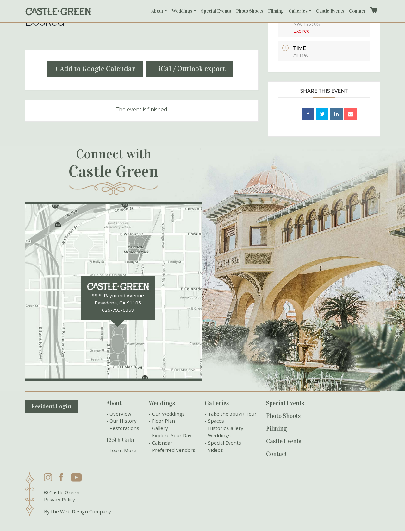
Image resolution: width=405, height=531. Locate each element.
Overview (120, 414)
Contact (357, 11)
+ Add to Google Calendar (94, 69)
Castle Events (330, 11)
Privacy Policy (59, 499)
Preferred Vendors (173, 450)
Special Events (216, 11)
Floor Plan (163, 421)
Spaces (216, 421)
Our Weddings (168, 414)
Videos (215, 450)
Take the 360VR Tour (232, 414)
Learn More (122, 450)
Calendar (162, 442)
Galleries (298, 11)
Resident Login (51, 406)
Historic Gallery (225, 428)
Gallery (160, 428)
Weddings (182, 11)
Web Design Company (85, 511)
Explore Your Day (171, 435)
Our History (123, 421)
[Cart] (373, 10)
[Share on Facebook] (308, 114)
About (157, 11)
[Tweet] (322, 114)
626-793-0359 (118, 310)
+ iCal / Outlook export (189, 69)
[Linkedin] (336, 114)
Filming (276, 11)
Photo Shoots (249, 11)
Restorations (124, 428)
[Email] (350, 114)
